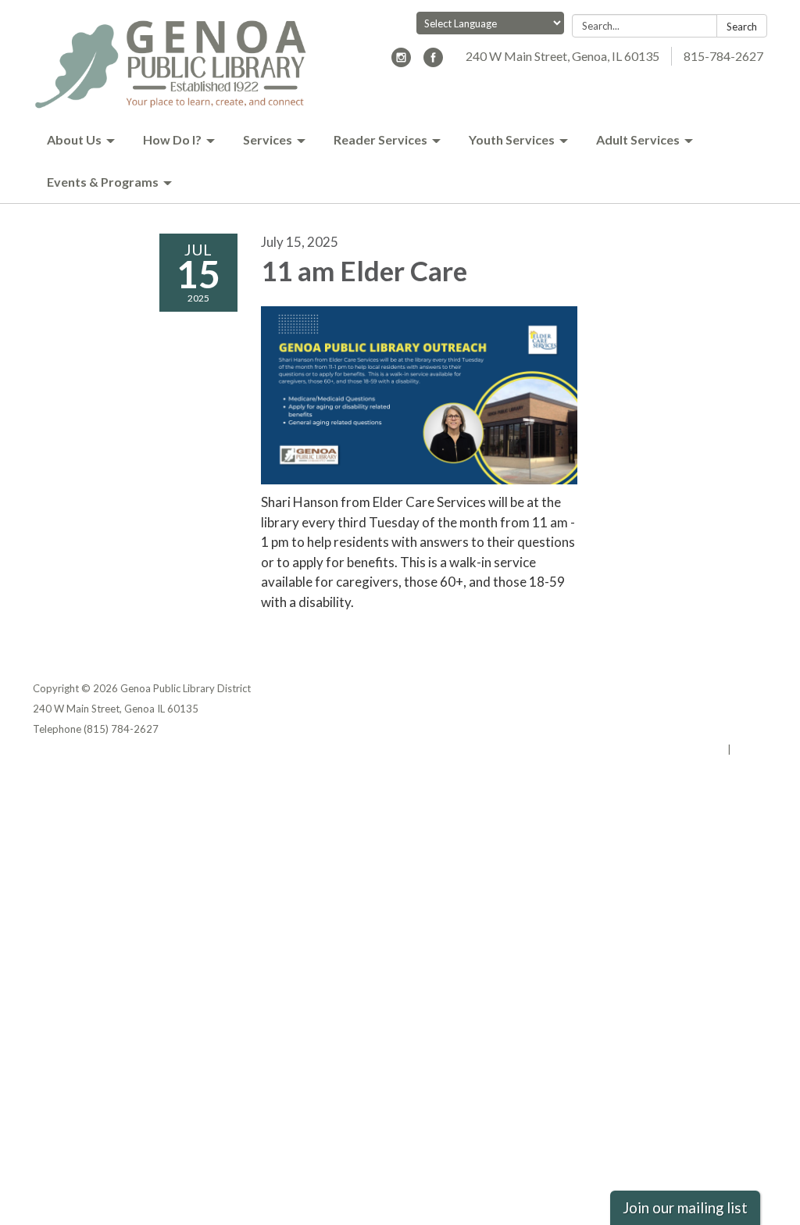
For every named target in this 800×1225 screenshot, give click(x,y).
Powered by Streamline (667, 749)
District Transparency (712, 708)
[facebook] (433, 62)
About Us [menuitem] (74, 139)
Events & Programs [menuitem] (103, 181)
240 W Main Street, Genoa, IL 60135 (562, 55)
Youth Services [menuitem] (512, 139)
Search (742, 26)
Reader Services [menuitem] (380, 139)
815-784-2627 (723, 55)
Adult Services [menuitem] (638, 139)
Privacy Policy (733, 688)
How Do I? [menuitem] (172, 139)
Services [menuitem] (267, 139)
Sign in (750, 749)
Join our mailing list (685, 1207)
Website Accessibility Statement (684, 729)
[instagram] (401, 62)
